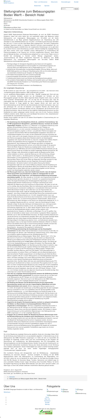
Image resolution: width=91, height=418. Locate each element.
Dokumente (54, 2)
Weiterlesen (7, 392)
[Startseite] (7, 1)
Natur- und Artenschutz (40, 2)
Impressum (47, 401)
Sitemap (47, 404)
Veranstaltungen (65, 2)
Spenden (46, 6)
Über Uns (47, 399)
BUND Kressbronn (9, 3)
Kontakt (76, 2)
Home (47, 397)
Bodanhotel (37, 6)
